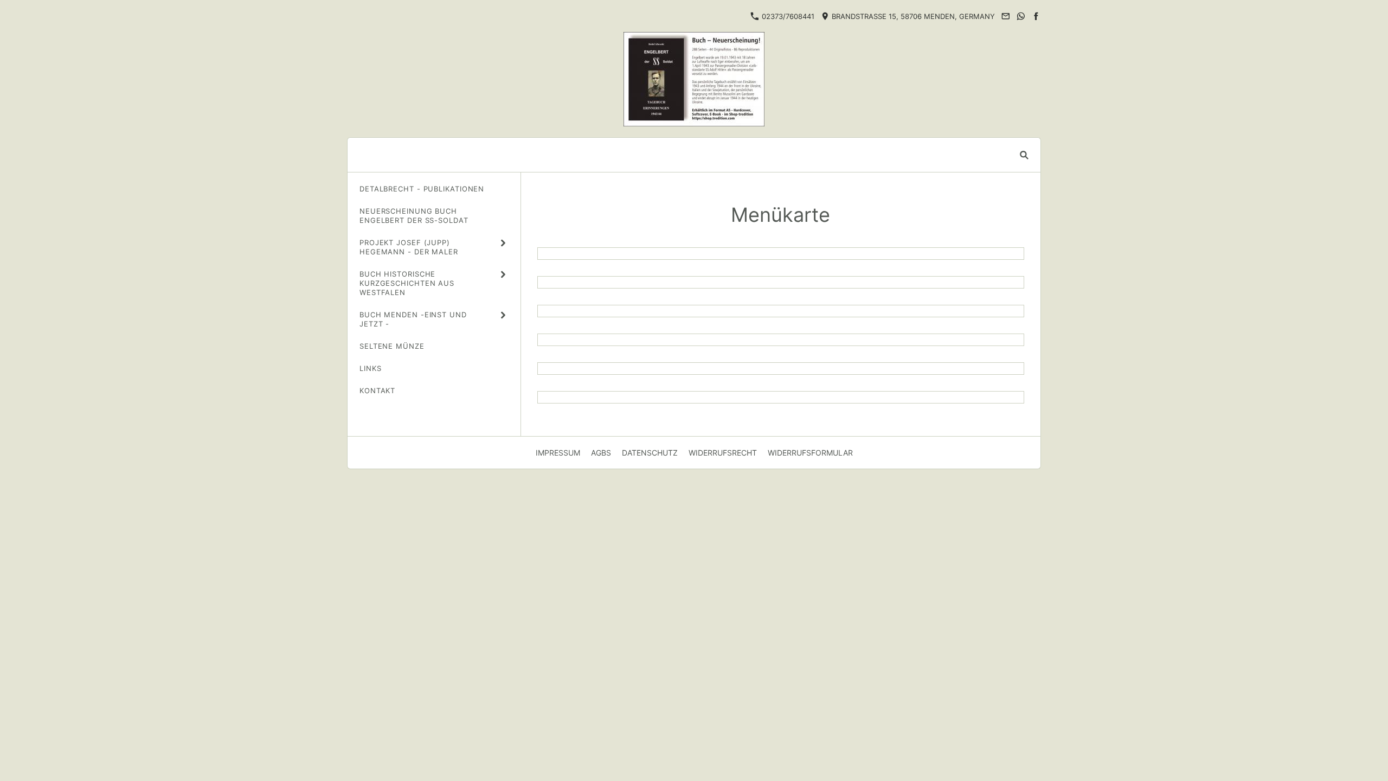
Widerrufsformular (810, 452)
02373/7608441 (787, 16)
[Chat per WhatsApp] (1021, 16)
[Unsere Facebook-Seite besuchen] (1036, 16)
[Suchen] (1024, 155)
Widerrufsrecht (723, 452)
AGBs (601, 452)
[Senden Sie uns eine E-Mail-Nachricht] (1005, 16)
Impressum (558, 452)
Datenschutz (650, 452)
